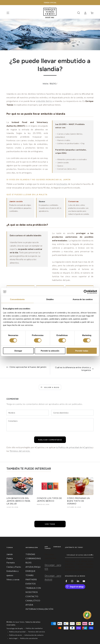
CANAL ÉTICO (33, 600)
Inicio (45, 83)
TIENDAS (30, 554)
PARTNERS (31, 579)
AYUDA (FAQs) (33, 567)
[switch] (37, 340)
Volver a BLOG (51, 387)
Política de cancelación (29, 638)
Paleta (10, 558)
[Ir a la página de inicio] (50, 13)
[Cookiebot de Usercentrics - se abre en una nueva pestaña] (85, 292)
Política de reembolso (34, 628)
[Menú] (8, 13)
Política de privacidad (17, 632)
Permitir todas (81, 351)
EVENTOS (31, 583)
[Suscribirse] (91, 555)
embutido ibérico (44, 101)
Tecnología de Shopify (15, 628)
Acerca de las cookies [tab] (83, 299)
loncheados (62, 184)
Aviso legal (13, 638)
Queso (42, 201)
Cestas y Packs (14, 567)
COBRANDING (33, 558)
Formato (11, 562)
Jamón (10, 554)
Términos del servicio (36, 632)
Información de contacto (33, 635)
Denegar (18, 351)
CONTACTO (32, 596)
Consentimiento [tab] (17, 299)
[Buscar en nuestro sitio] (78, 13)
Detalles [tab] (50, 299)
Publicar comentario (50, 440)
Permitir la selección (50, 351)
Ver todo (50, 524)
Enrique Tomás (19, 622)
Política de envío (15, 635)
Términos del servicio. (20, 451)
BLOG (53, 83)
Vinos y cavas (13, 579)
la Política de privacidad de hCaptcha (74, 447)
